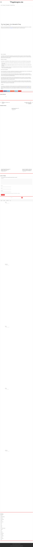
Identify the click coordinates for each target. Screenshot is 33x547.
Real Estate (2, 534)
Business (2, 515)
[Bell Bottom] (3, 294)
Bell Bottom (6, 264)
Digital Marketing (3, 516)
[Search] (22, 197)
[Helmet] (3, 356)
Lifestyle (1, 529)
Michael (2, 25)
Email (2, 188)
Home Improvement (3, 528)
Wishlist (6, 388)
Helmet (6, 326)
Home (1, 5)
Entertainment (2, 519)
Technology (3, 5)
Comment (2, 178)
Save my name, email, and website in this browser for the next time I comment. (11, 193)
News (1, 530)
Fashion (1, 520)
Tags (10, 200)
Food (1, 524)
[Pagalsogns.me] (16, 2)
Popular (4, 200)
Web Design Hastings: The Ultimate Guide (15, 108)
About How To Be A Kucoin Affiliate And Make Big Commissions (27, 103)
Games (1, 525)
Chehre (6, 202)
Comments (7, 200)
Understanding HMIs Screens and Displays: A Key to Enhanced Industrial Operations (5, 170)
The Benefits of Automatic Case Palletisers (6, 102)
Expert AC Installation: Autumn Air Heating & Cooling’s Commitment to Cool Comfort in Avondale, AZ (27, 170)
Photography (2, 533)
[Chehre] (3, 232)
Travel (1, 539)
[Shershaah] (3, 480)
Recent (1, 200)
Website (2, 190)
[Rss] (16, 544)
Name (2, 185)
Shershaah (6, 450)
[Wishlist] (3, 418)
